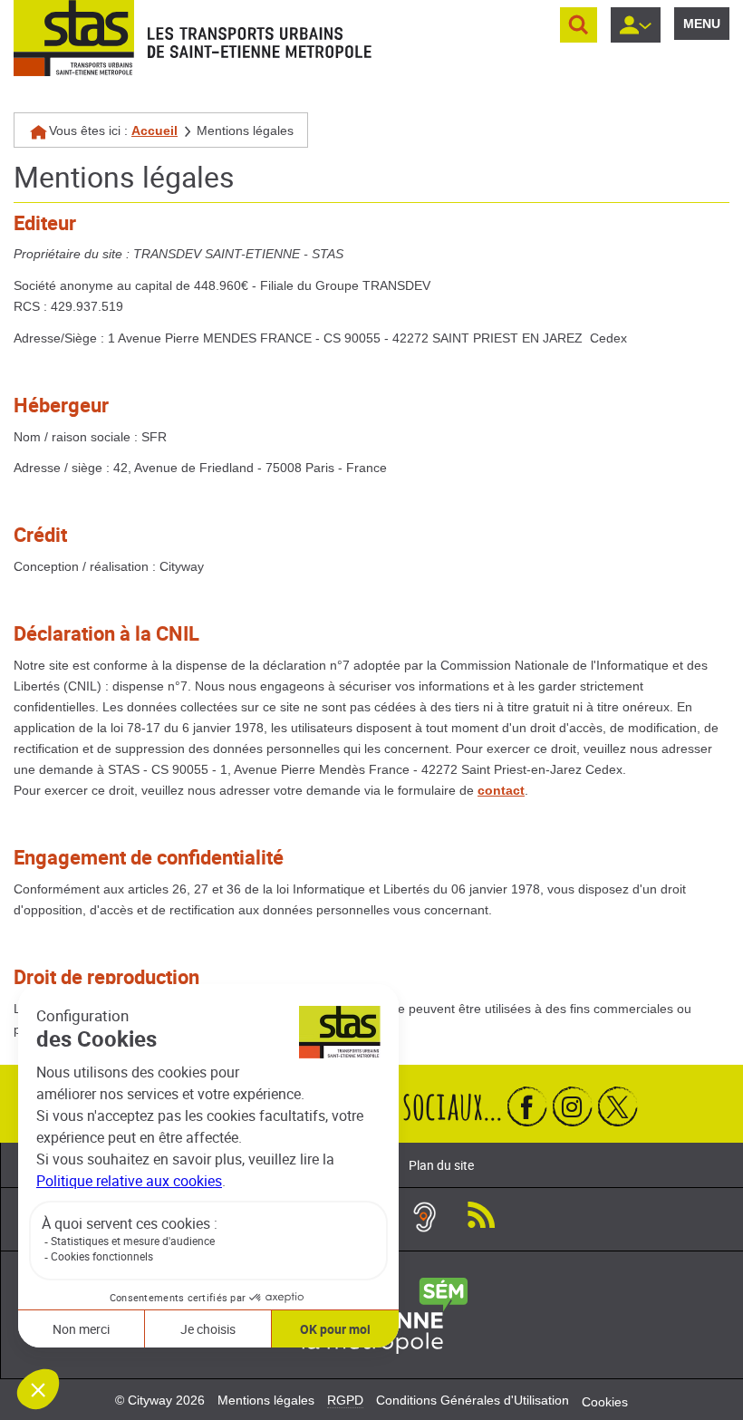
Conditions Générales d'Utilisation (472, 1400)
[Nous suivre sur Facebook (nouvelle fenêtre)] (527, 1106)
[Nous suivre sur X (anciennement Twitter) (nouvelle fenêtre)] (618, 1106)
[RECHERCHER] (578, 25)
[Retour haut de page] (709, 1047)
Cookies (605, 1402)
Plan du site (441, 1165)
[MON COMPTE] (636, 25)
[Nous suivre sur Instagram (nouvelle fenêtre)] (573, 1106)
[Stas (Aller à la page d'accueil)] (74, 38)
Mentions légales (265, 1400)
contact (501, 790)
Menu (701, 23)
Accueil (154, 130)
